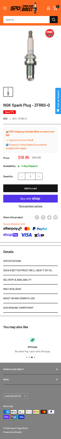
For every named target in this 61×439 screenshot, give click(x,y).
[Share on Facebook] (37, 217)
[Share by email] (55, 217)
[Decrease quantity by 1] (21, 176)
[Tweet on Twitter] (49, 217)
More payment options (30, 206)
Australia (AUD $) (13, 396)
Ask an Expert (58, 99)
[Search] (54, 19)
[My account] (48, 8)
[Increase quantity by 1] (38, 176)
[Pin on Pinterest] (43, 217)
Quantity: (8, 176)
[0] (55, 8)
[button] (30, 261)
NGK (5, 118)
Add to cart (30, 188)
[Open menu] (5, 8)
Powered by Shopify (12, 432)
